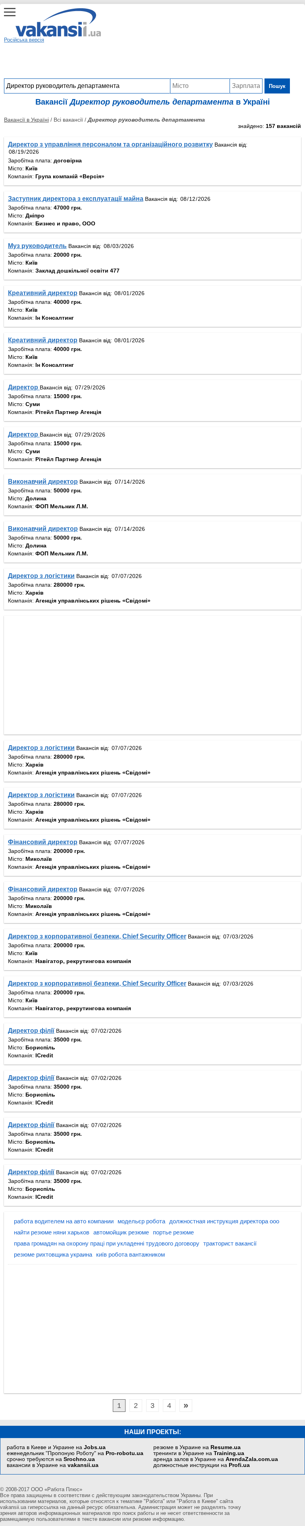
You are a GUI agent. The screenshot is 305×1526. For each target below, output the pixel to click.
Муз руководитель (37, 245)
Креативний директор (42, 293)
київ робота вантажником (130, 1254)
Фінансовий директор (42, 842)
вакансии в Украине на (52, 1465)
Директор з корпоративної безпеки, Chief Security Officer (97, 936)
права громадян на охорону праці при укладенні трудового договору (106, 1243)
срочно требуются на (51, 1459)
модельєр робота (141, 1221)
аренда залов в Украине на (215, 1459)
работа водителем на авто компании (64, 1221)
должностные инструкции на (201, 1465)
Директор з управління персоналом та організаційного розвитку (110, 144)
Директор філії (31, 1030)
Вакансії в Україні (26, 119)
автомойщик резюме (121, 1232)
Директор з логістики (41, 575)
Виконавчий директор (43, 481)
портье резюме (173, 1232)
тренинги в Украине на (198, 1453)
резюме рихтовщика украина (53, 1254)
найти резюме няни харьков (51, 1232)
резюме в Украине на (197, 1447)
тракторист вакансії (230, 1243)
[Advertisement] (146, 60)
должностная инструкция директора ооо (224, 1221)
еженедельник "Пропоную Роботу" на (75, 1453)
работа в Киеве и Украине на (56, 1447)
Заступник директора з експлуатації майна (75, 198)
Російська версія (24, 40)
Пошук (277, 86)
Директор (24, 387)
